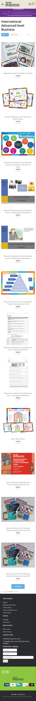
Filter (4, 34)
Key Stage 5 (5, 14)
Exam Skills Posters (18, 439)
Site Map (5, 619)
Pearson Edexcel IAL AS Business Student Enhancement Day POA (18, 575)
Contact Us (6, 622)
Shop (9, 12)
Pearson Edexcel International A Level (23, 14)
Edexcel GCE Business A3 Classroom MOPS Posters (18, 118)
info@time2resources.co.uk (11, 639)
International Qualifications (22, 12)
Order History (7, 632)
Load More (18, 586)
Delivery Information (9, 605)
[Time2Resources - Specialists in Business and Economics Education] (12, 4)
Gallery (5, 602)
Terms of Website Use (10, 610)
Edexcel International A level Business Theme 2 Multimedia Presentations (18, 257)
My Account (6, 629)
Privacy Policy (7, 607)
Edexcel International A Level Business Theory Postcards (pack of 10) (18, 303)
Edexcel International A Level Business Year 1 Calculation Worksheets (18, 394)
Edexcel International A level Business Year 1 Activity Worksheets (18, 348)
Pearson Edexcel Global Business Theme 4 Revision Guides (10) (18, 483)
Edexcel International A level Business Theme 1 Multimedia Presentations (18, 211)
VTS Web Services (26, 697)
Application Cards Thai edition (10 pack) (18, 73)
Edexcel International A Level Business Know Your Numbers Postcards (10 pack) (18, 164)
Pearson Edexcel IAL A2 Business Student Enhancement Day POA (18, 529)
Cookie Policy (7, 613)
